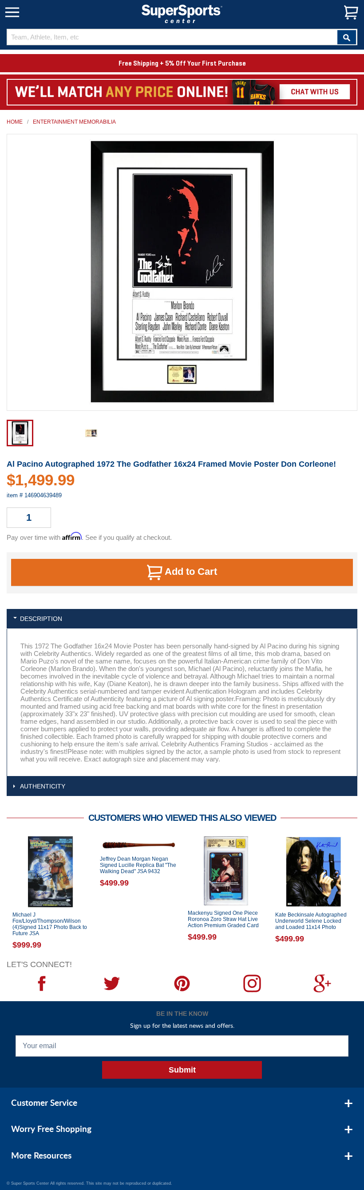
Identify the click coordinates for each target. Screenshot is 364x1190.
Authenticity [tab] (42, 786)
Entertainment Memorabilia (74, 122)
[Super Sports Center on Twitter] (112, 983)
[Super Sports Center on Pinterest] (182, 983)
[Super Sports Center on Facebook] (42, 983)
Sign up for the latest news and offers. (182, 1025)
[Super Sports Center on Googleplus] (322, 983)
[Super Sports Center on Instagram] (252, 983)
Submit (182, 1069)
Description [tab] (41, 618)
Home (15, 122)
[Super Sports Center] (182, 13)
